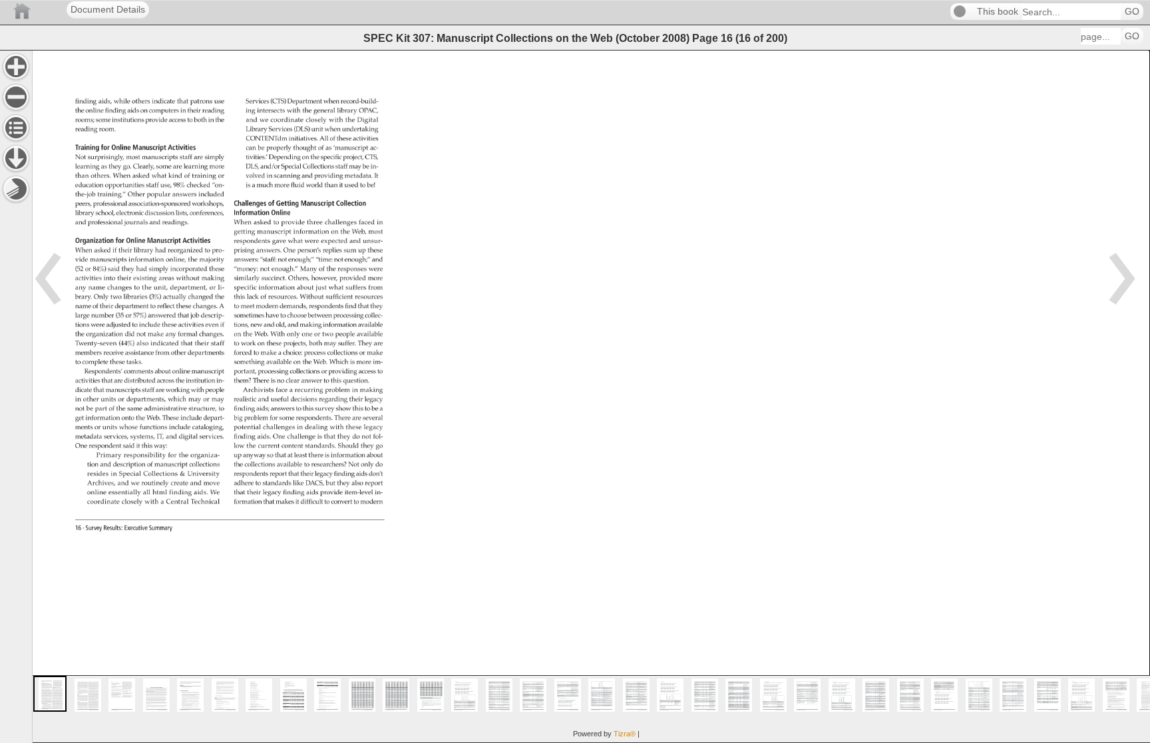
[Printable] (16, 189)
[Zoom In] (16, 66)
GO (1132, 11)
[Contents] (16, 127)
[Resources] (16, 158)
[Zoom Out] (16, 97)
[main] (591, 396)
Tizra (625, 734)
